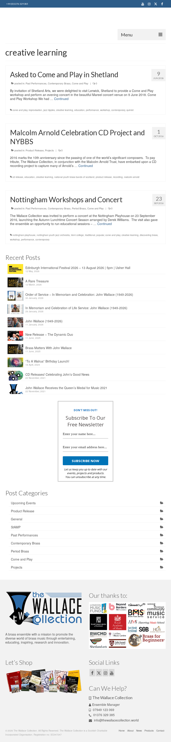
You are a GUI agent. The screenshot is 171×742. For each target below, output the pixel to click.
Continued (61, 98)
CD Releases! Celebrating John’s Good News (57, 374)
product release (104, 177)
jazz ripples (49, 110)
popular (100, 235)
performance (92, 110)
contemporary (118, 110)
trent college (77, 235)
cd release (17, 177)
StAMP (15, 527)
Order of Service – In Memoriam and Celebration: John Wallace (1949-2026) (79, 294)
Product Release (35, 150)
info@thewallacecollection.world (116, 720)
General (16, 519)
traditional (90, 235)
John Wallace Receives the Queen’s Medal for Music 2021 (66, 388)
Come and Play (80, 83)
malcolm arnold (131, 177)
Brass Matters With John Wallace (48, 348)
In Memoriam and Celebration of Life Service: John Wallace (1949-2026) (76, 308)
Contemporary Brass (59, 83)
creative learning (64, 110)
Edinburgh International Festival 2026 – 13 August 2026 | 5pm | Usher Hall (77, 267)
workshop (105, 110)
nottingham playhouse (23, 235)
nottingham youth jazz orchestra (53, 235)
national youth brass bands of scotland (74, 177)
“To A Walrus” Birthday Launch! (47, 361)
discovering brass (149, 235)
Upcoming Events (23, 503)
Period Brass (79, 208)
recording (118, 177)
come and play (19, 110)
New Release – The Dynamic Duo (49, 334)
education (79, 110)
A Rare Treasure (37, 281)
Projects (49, 150)
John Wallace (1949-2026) (44, 321)
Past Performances (36, 83)
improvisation (35, 110)
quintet (130, 110)
